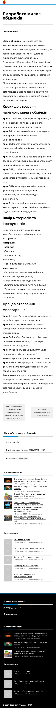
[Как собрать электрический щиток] (8, 551)
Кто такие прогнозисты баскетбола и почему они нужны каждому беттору (30, 480)
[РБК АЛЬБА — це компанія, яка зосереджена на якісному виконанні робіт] (8, 518)
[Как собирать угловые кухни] (8, 569)
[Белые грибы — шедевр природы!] (8, 560)
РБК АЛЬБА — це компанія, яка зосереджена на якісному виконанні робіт (30, 518)
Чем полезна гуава (22, 540)
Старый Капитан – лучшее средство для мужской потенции (29, 495)
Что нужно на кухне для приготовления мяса (24, 575)
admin (16, 442)
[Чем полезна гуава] (8, 543)
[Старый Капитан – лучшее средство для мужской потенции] (8, 497)
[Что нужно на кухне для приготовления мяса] (8, 577)
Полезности (23, 459)
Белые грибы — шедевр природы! (29, 557)
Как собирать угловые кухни (26, 566)
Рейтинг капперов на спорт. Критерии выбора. (30, 487)
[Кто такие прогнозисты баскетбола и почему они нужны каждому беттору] (8, 480)
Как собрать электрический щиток (29, 548)
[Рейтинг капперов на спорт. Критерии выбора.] (8, 487)
